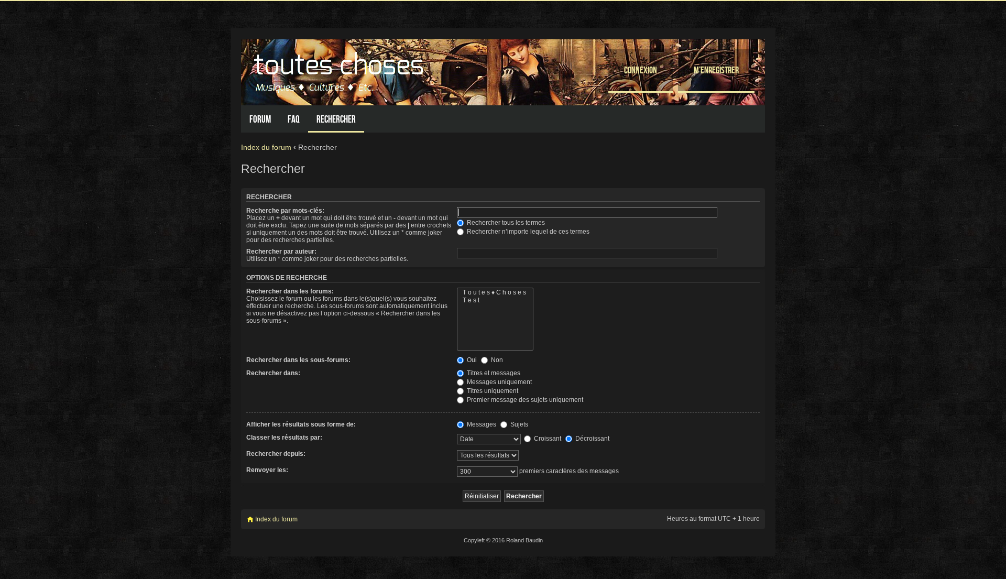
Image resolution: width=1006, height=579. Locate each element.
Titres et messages (492, 373)
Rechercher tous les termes (505, 222)
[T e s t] (495, 300)
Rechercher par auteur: (281, 251)
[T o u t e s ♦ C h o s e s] (495, 293)
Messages (480, 424)
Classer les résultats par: (284, 437)
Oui (471, 360)
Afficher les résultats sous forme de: (301, 424)
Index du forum (266, 147)
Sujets (518, 424)
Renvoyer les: (267, 470)
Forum (260, 119)
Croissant (546, 438)
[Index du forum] (340, 69)
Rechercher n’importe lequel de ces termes (527, 231)
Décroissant (591, 438)
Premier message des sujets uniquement (524, 399)
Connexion (640, 70)
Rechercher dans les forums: (290, 291)
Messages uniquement (498, 382)
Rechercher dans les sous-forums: (298, 360)
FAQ (294, 119)
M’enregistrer (716, 70)
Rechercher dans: (273, 373)
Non (496, 360)
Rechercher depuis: (275, 453)
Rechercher (336, 119)
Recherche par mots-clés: (285, 210)
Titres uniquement (491, 391)
